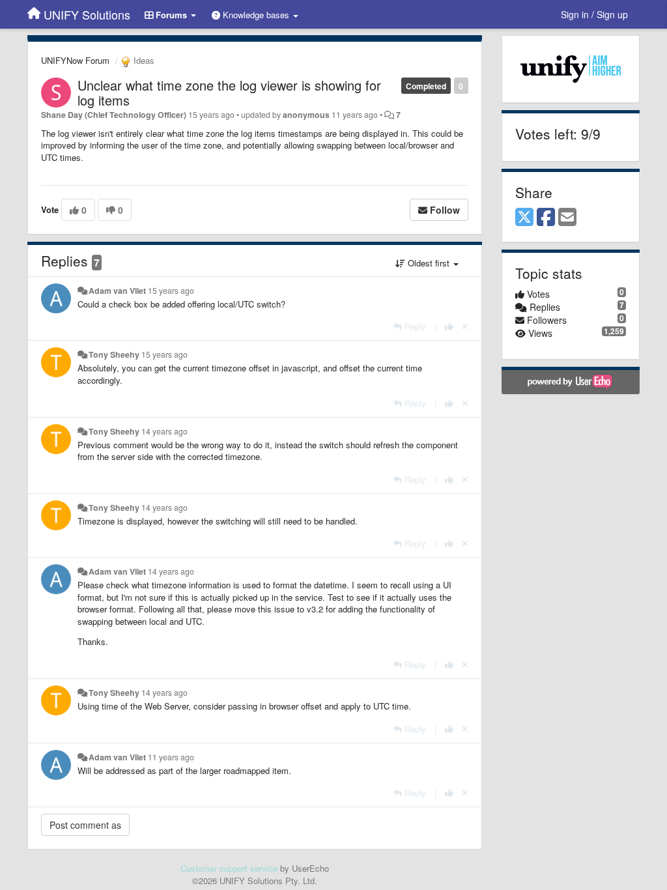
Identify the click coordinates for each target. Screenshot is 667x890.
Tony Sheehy (114, 354)
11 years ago (171, 757)
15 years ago (171, 290)
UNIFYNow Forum (75, 60)
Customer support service (228, 868)
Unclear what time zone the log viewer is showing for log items (229, 92)
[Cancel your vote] (465, 326)
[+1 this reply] (449, 326)
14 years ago (164, 431)
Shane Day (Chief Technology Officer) (113, 115)
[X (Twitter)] (524, 218)
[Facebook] (546, 218)
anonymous (306, 115)
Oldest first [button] (428, 263)
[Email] (567, 218)
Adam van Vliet (117, 290)
